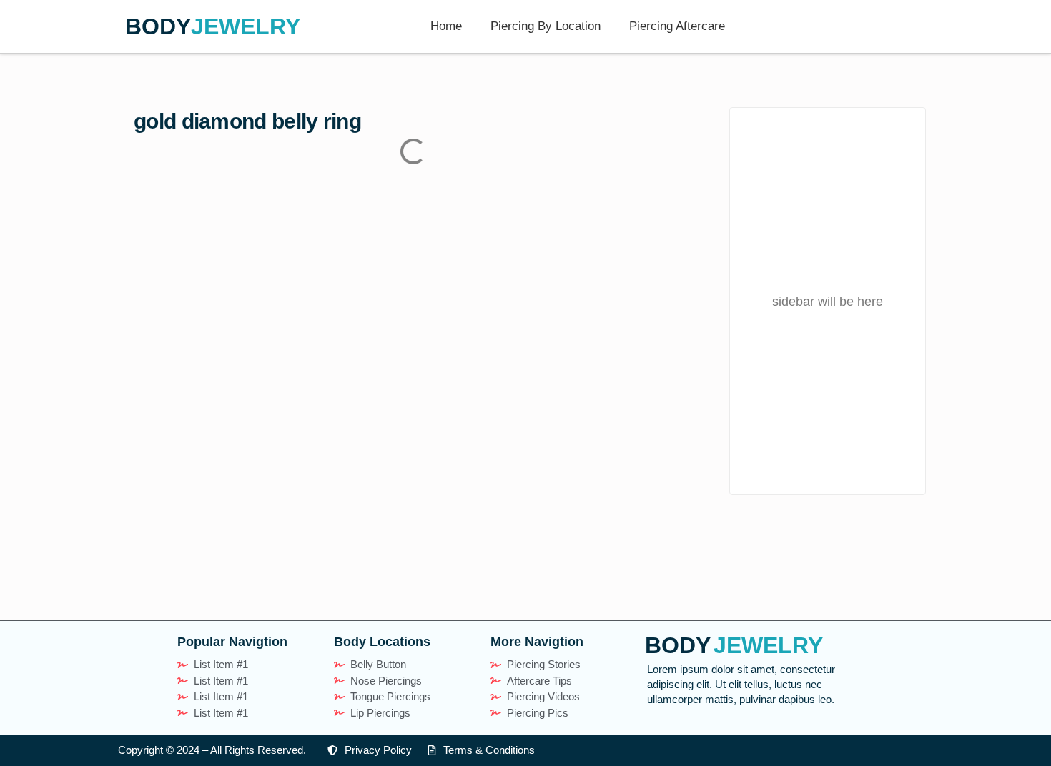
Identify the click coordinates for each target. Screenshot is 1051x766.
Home (446, 26)
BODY (158, 26)
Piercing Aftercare (677, 26)
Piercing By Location (545, 26)
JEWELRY (245, 26)
